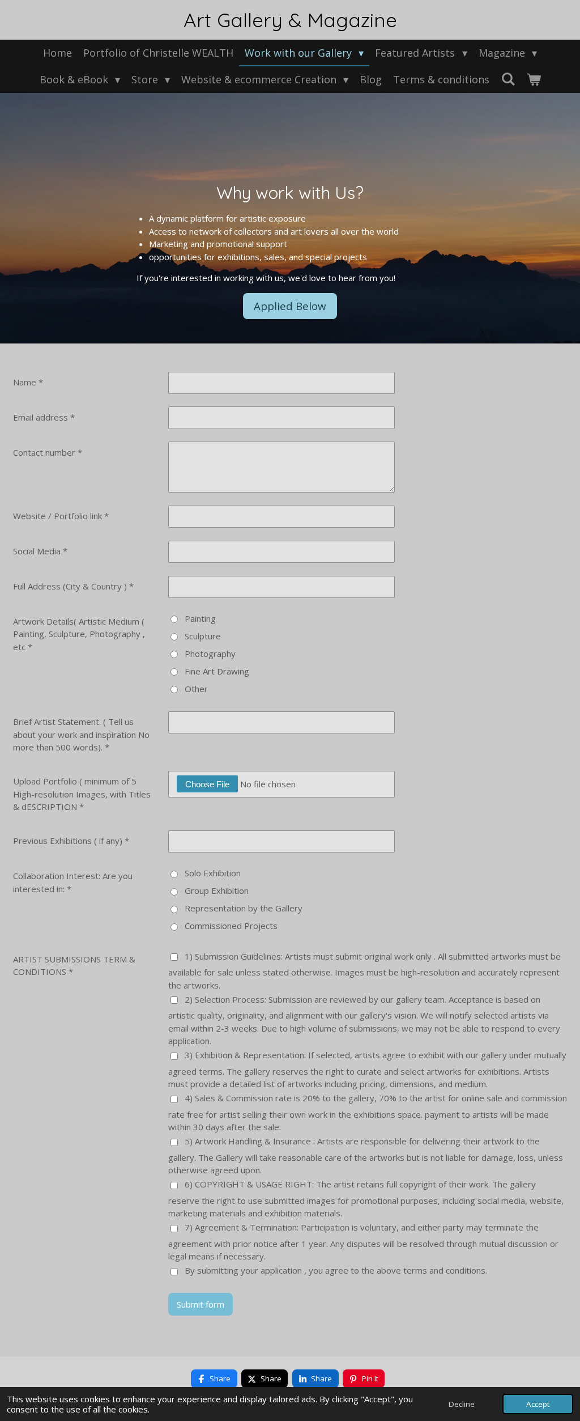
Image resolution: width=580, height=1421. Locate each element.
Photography (210, 653)
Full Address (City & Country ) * (73, 586)
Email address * (44, 417)
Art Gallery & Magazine (290, 19)
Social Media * (40, 551)
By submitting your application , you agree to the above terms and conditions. (336, 1270)
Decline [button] (462, 1404)
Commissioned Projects (231, 925)
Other (196, 688)
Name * (28, 382)
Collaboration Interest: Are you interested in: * (73, 882)
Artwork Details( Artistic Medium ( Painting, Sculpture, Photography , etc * (79, 634)
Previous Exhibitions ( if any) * (71, 840)
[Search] (508, 78)
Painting (200, 618)
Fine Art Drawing (217, 671)
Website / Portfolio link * (61, 515)
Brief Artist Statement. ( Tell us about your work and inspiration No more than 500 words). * (81, 734)
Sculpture (203, 636)
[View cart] (533, 79)
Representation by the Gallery (243, 908)
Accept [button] (537, 1404)
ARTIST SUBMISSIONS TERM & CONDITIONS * (74, 965)
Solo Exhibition (213, 873)
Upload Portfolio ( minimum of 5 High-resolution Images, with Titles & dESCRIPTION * (82, 793)
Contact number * (47, 452)
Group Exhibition (217, 890)
